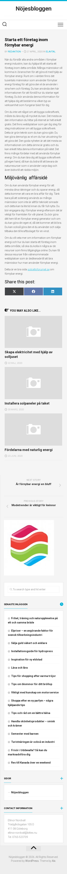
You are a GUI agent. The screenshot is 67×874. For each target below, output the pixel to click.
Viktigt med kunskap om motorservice (35, 692)
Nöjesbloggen (34, 8)
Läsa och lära (19, 667)
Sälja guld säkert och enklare (29, 643)
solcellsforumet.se (39, 269)
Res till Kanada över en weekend (31, 762)
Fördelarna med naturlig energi (29, 450)
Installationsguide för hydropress (32, 651)
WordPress (32, 860)
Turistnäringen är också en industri (33, 741)
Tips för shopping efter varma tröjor (33, 676)
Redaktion (14, 51)
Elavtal (51, 51)
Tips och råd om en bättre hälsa (30, 713)
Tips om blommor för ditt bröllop (31, 684)
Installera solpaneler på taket (27, 403)
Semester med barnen (25, 733)
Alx (53, 860)
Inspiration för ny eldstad (26, 659)
